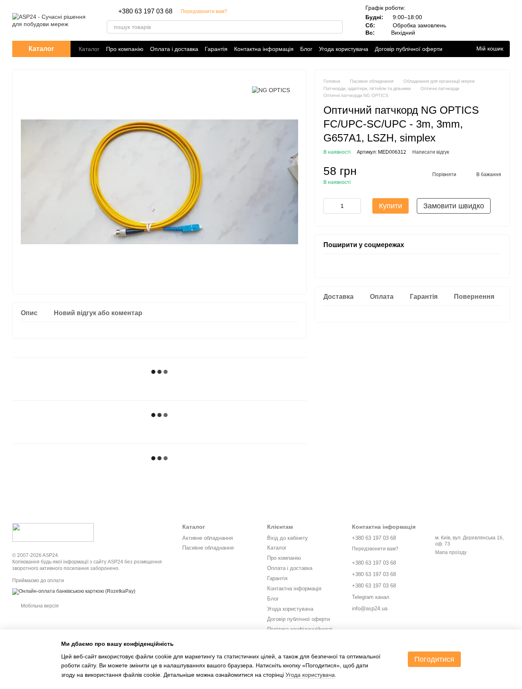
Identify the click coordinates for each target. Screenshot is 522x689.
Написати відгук (430, 152)
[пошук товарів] (336, 26)
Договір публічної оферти (408, 49)
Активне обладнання (207, 538)
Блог (306, 49)
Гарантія (216, 49)
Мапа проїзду (451, 552)
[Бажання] (482, 20)
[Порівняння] (460, 20)
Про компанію (125, 49)
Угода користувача (343, 49)
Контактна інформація (264, 49)
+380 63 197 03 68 (145, 11)
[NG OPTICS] (271, 90)
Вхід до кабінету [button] (287, 538)
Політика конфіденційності (299, 629)
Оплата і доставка (174, 49)
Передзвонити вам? (204, 11)
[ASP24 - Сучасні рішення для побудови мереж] (53, 532)
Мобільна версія (39, 606)
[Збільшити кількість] (355, 206)
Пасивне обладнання (208, 548)
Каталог (89, 49)
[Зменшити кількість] (329, 206)
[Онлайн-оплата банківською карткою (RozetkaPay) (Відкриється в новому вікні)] (73, 591)
